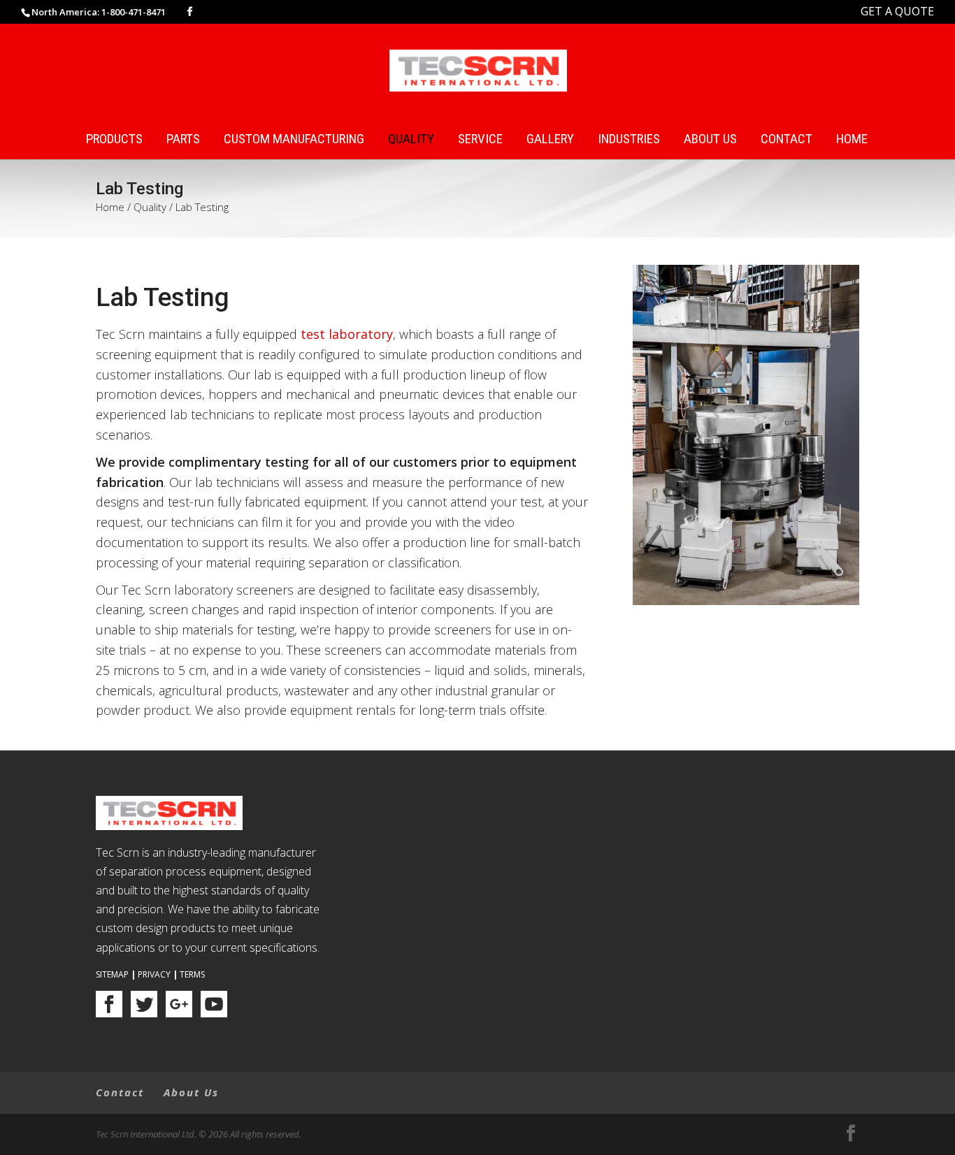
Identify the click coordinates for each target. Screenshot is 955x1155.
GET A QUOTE (897, 11)
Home (852, 139)
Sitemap (112, 974)
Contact (786, 139)
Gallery (550, 139)
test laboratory (347, 334)
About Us (710, 139)
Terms (192, 974)
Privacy (154, 974)
